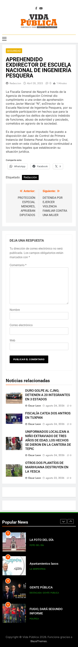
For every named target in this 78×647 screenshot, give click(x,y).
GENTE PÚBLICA (41, 587)
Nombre (15, 310)
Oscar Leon (34, 405)
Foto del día (37, 545)
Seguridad (14, 51)
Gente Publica (51, 592)
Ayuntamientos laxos (44, 563)
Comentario (18, 265)
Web (12, 340)
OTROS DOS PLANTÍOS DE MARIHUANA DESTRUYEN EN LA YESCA (46, 467)
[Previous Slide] (63, 521)
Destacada (36, 592)
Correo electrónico (21, 325)
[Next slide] (70, 521)
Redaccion (15, 83)
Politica (34, 618)
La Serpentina (38, 569)
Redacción (30, 177)
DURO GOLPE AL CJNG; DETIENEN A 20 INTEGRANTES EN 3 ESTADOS (47, 395)
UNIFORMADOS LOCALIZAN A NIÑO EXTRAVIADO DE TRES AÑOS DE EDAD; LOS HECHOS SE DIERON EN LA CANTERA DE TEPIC (48, 440)
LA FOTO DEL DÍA (42, 540)
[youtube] (41, 8)
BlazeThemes (38, 641)
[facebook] (36, 8)
